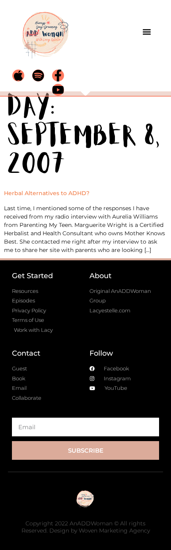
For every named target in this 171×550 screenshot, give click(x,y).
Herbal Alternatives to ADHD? (46, 193)
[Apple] (18, 75)
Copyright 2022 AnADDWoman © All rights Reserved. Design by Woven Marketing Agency (85, 527)
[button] (146, 31)
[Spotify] (38, 75)
